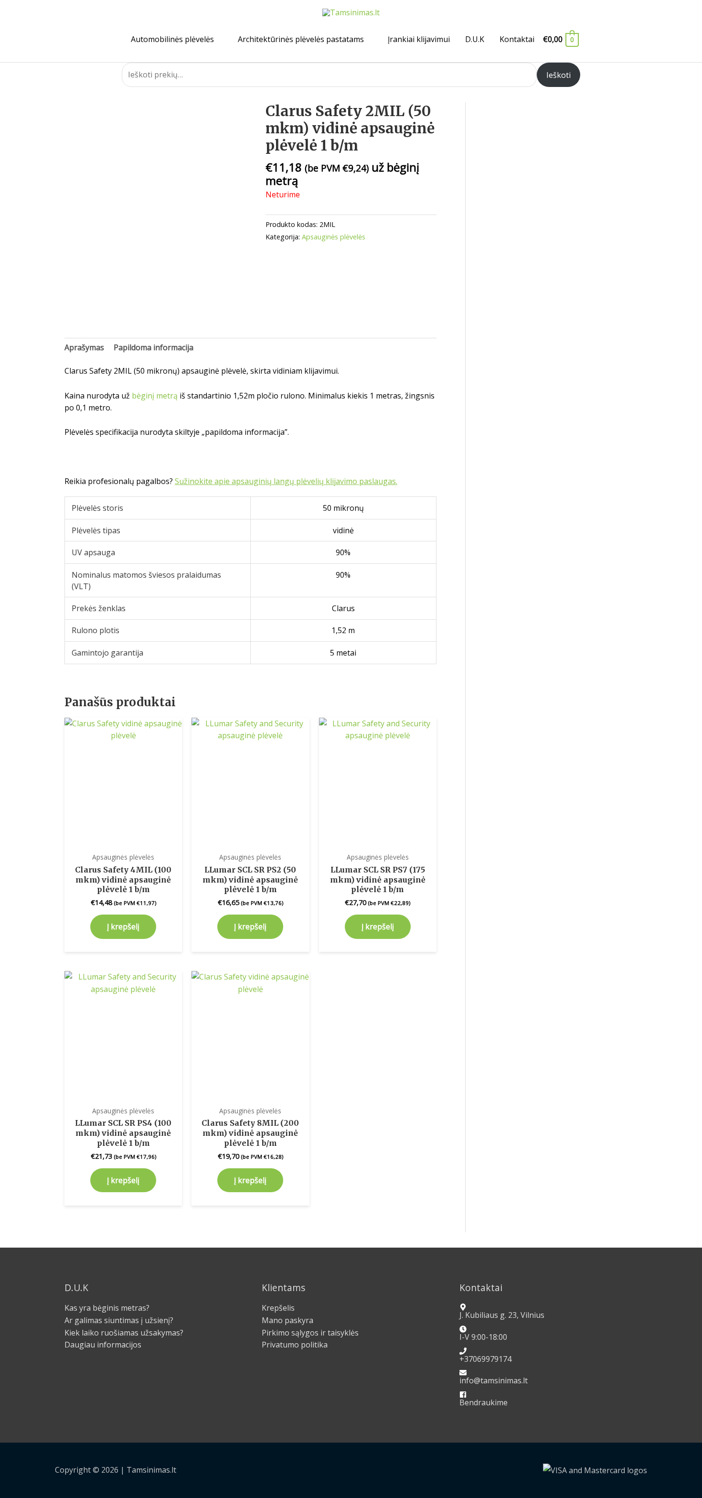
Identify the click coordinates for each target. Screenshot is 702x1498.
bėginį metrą (155, 395)
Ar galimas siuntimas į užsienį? (118, 1320)
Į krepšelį (123, 926)
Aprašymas (84, 347)
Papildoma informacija (153, 347)
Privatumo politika (295, 1344)
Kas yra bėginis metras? (106, 1308)
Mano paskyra (287, 1320)
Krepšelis (278, 1308)
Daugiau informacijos (102, 1344)
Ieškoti (558, 75)
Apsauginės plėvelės (333, 236)
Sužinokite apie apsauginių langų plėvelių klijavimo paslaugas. (286, 481)
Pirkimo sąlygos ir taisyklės (310, 1332)
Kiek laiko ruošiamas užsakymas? (123, 1332)
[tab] (84, 348)
